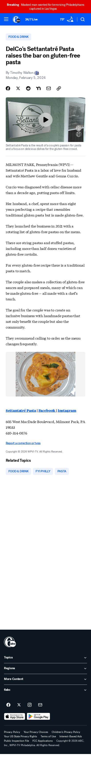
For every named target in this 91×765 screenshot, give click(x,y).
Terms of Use (48, 736)
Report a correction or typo (23, 443)
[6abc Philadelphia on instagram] (29, 705)
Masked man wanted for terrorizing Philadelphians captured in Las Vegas (45, 7)
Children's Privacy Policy (66, 732)
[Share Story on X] (18, 88)
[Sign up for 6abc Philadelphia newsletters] (40, 705)
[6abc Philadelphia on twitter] (19, 705)
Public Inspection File (16, 741)
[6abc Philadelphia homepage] (17, 19)
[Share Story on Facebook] (8, 88)
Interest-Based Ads (70, 736)
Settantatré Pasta (21, 410)
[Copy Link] (59, 88)
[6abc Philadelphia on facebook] (8, 705)
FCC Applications (42, 741)
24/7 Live (31, 19)
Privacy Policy (12, 732)
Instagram (67, 410)
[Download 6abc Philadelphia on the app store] (14, 716)
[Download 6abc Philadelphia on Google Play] (38, 716)
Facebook (47, 410)
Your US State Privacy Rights (20, 736)
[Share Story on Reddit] (28, 88)
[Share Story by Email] (48, 88)
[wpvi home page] (10, 642)
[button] (6, 19)
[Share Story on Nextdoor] (38, 88)
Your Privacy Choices (36, 732)
